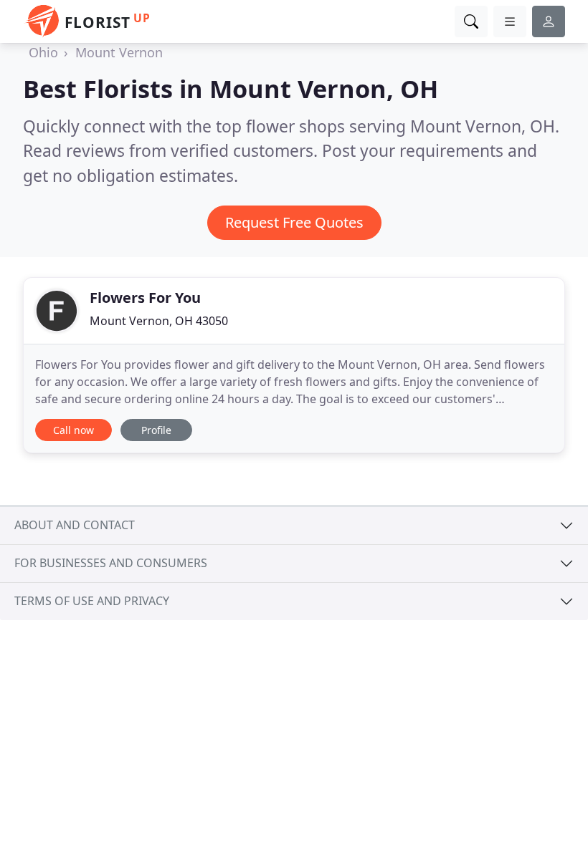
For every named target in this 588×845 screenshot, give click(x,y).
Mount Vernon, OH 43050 (159, 321)
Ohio (43, 52)
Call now (73, 430)
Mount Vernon (119, 52)
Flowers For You (145, 297)
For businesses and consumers (110, 563)
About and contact (74, 525)
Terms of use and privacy (91, 601)
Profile (156, 430)
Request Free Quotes (294, 222)
